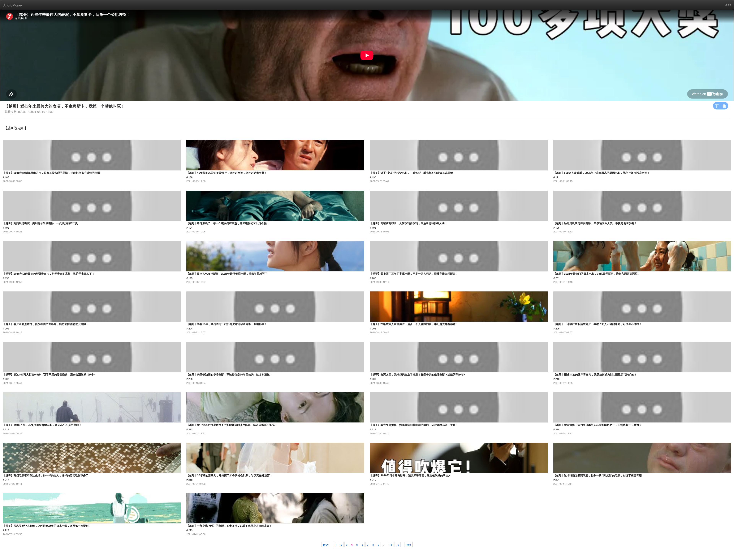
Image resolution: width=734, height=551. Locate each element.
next (408, 544)
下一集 (720, 105)
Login (728, 5)
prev (326, 544)
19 (397, 544)
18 (390, 544)
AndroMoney (13, 4)
